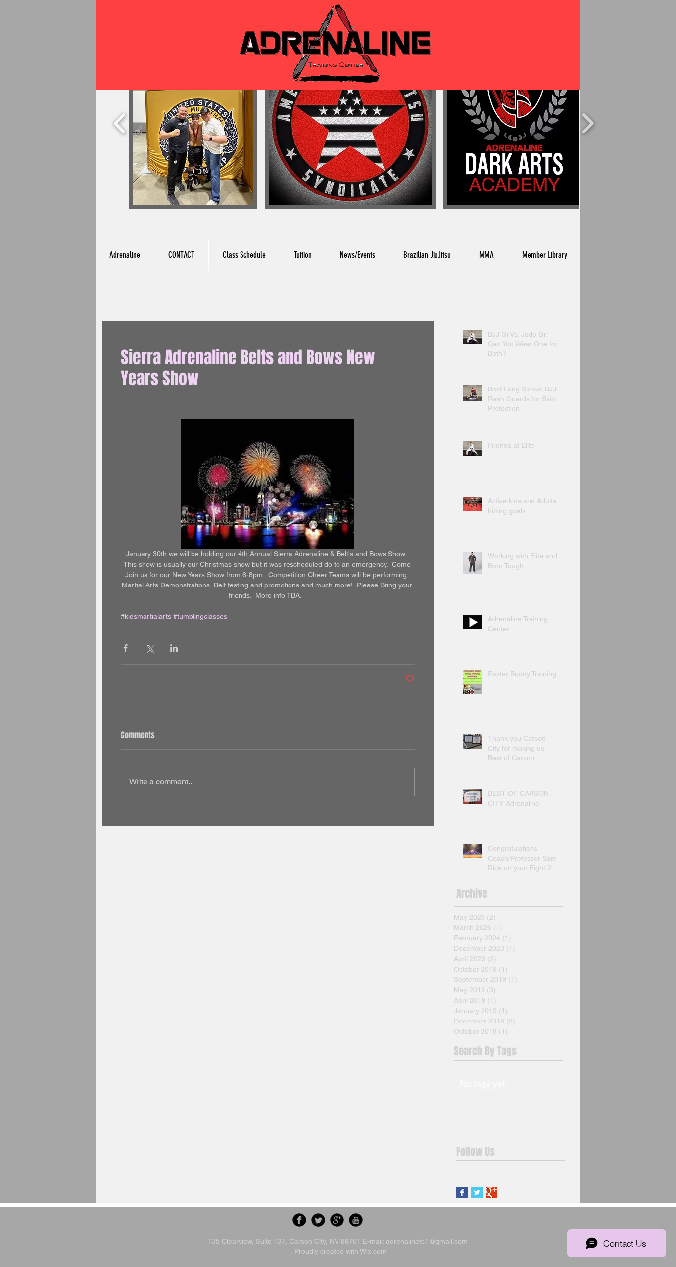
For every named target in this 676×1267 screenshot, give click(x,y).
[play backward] (120, 123)
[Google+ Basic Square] (491, 1192)
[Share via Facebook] (125, 648)
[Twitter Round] (318, 1220)
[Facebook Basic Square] (462, 1192)
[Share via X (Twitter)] (149, 648)
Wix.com (373, 1251)
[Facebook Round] (299, 1220)
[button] (193, 123)
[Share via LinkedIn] (174, 648)
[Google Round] (337, 1220)
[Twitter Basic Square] (477, 1192)
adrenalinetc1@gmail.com (427, 1241)
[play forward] (588, 123)
